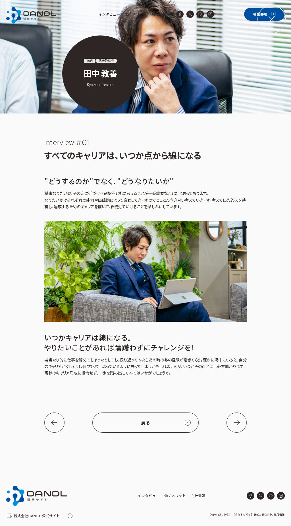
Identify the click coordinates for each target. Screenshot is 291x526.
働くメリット (136, 14)
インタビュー (109, 14)
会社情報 (159, 14)
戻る (145, 422)
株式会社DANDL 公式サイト (37, 515)
